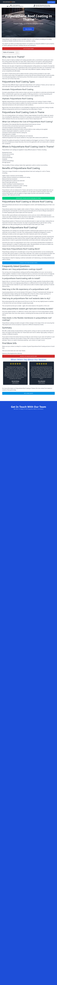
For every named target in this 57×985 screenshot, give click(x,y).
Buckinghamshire (12, 353)
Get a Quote (28, 29)
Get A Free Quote (28, 393)
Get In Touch (51, 2)
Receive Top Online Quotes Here (28, 356)
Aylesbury (4, 353)
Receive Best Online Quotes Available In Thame (28, 198)
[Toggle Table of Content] (16, 52)
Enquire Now (28, 397)
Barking (20, 353)
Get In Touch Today (28, 48)
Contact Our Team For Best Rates (28, 262)
